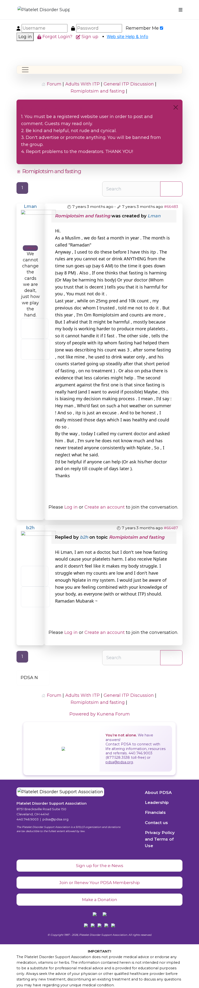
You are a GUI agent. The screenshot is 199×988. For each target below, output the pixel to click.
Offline (30, 248)
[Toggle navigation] (25, 70)
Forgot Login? (58, 36)
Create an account (104, 507)
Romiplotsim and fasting (82, 216)
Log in (25, 36)
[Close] (175, 107)
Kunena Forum (113, 714)
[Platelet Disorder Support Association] (36, 9)
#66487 (171, 528)
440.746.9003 (28, 819)
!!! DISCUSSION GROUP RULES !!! (51, 108)
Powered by (82, 714)
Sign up (91, 36)
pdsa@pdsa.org (119, 762)
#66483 (171, 206)
